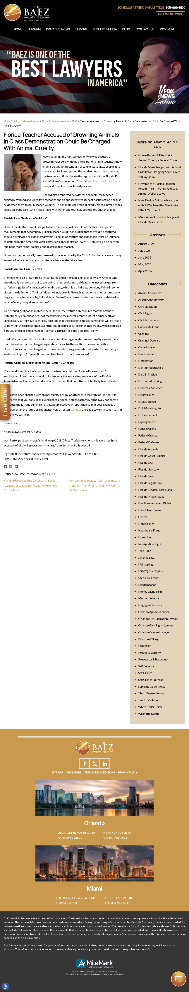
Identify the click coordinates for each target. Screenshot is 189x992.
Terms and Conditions (99, 772)
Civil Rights (145, 313)
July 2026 (144, 250)
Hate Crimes (146, 523)
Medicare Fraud (148, 578)
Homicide (144, 537)
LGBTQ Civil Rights (150, 571)
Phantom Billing (148, 639)
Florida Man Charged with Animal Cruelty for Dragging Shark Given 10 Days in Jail (159, 172)
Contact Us (145, 29)
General (143, 517)
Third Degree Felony (151, 693)
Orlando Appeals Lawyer (153, 612)
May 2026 (144, 264)
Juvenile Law (146, 557)
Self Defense (146, 666)
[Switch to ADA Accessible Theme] (5, 986)
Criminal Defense (149, 340)
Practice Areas (58, 29)
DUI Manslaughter (150, 408)
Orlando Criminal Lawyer (154, 632)
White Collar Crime (150, 707)
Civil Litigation (147, 306)
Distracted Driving (150, 381)
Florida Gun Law (148, 469)
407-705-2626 (121, 832)
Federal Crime (147, 428)
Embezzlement (147, 415)
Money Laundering (150, 591)
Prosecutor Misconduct (153, 659)
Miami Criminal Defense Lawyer (21, 121)
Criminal (143, 333)
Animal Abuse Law (59, 121)
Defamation (145, 360)
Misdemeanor (147, 584)
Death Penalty (147, 354)
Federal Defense (148, 442)
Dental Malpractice (150, 367)
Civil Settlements (149, 320)
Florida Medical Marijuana (155, 489)
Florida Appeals (148, 449)
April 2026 (145, 271)
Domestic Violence (150, 388)
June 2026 (144, 257)
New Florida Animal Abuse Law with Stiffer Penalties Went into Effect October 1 (158, 205)
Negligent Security (150, 605)
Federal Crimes (147, 435)
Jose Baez (144, 550)
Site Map (57, 772)
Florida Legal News (150, 483)
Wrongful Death (148, 713)
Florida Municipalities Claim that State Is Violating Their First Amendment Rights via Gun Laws (94, 485)
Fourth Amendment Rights (154, 503)
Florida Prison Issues (151, 496)
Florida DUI (145, 462)
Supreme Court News (151, 686)
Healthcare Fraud (149, 530)
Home (18, 29)
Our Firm (34, 29)
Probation (144, 645)
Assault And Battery (151, 299)
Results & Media (105, 29)
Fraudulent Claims (149, 510)
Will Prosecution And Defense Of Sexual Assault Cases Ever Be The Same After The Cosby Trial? (30, 485)
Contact (76, 409)
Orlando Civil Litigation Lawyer (158, 618)
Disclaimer (73, 772)
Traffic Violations (149, 700)
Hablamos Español (170, 14)
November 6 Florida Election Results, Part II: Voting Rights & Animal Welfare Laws (158, 188)
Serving (81, 29)
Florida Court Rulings (151, 455)
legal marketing (93, 974)
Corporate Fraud (148, 327)
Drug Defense (147, 401)
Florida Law (145, 476)
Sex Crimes (145, 673)
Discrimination (147, 374)
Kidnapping (145, 564)
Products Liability (149, 652)
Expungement (147, 422)
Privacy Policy (127, 772)
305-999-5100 (175, 8)
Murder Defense (148, 598)
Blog (126, 29)
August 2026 (146, 243)
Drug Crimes (146, 394)
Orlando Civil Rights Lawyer (155, 625)
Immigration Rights (150, 544)
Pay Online (167, 29)
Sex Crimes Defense (150, 679)
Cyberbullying (147, 347)
